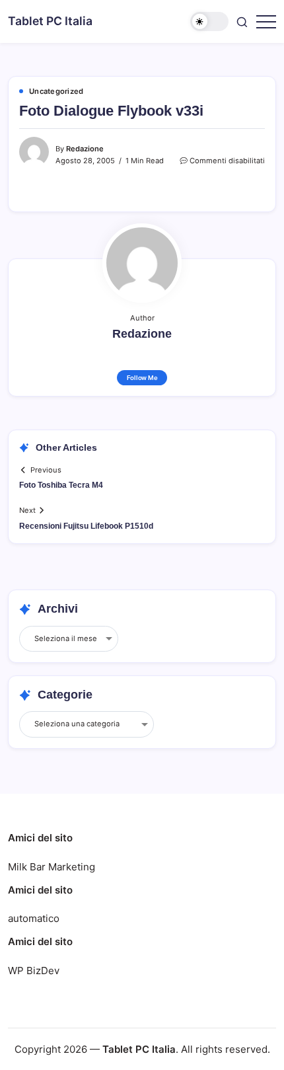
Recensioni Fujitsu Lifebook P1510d (86, 526)
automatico (33, 918)
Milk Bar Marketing (51, 866)
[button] (209, 21)
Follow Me (142, 377)
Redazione (85, 148)
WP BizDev (33, 970)
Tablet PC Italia (50, 21)
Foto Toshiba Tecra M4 (61, 485)
